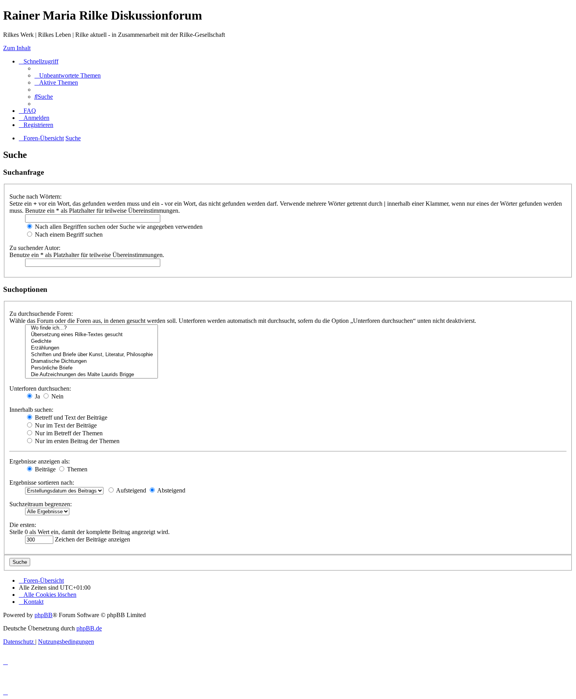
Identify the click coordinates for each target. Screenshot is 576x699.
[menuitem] (67, 75)
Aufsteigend (130, 490)
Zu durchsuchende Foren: (41, 313)
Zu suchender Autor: (34, 247)
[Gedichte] (91, 341)
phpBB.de (89, 628)
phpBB (43, 615)
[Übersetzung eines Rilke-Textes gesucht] (91, 334)
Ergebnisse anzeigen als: (39, 461)
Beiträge (44, 469)
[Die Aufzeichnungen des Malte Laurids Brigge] (91, 374)
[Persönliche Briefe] (91, 368)
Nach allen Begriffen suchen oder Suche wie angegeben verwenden (118, 226)
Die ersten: (22, 525)
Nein (56, 396)
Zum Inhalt (17, 48)
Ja (36, 396)
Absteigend (170, 490)
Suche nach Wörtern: (35, 196)
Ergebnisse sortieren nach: (41, 482)
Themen (76, 469)
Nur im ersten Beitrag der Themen (76, 441)
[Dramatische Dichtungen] (91, 361)
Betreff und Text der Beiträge (70, 417)
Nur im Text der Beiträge (65, 425)
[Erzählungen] (91, 348)
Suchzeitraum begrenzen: (40, 504)
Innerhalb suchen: (31, 409)
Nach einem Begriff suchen (68, 234)
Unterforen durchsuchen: (40, 388)
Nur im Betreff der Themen (68, 433)
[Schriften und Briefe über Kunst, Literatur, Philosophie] (91, 354)
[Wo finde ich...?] (91, 328)
